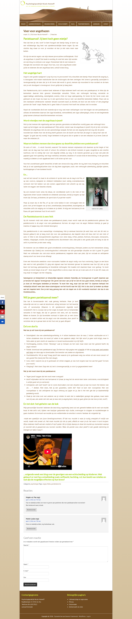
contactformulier (27, 607)
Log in (89, 616)
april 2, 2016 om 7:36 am (33, 521)
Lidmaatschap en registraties (78, 599)
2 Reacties (53, 34)
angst (44, 484)
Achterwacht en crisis (76, 607)
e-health (81, 349)
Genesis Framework (71, 616)
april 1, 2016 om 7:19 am (33, 500)
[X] (2, 307)
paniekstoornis (56, 484)
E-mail (26, 571)
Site (24, 577)
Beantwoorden (31, 510)
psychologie (35, 484)
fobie (48, 484)
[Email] (2, 316)
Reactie (26, 545)
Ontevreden (73, 604)
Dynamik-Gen (58, 616)
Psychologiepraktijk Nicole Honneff (40, 11)
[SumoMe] (2, 321)
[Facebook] (2, 302)
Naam (25, 564)
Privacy (71, 602)
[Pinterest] (2, 312)
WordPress (82, 616)
